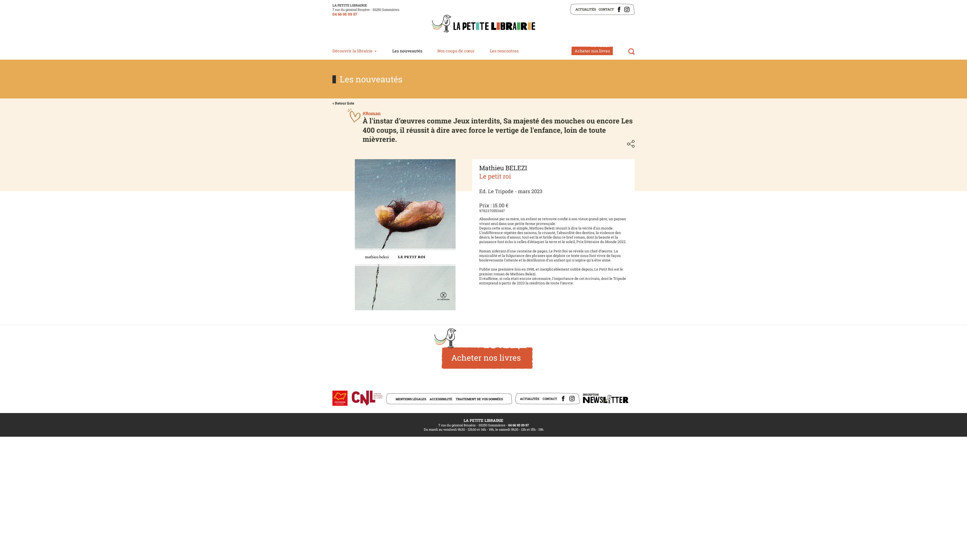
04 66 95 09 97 (344, 14)
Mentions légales (411, 399)
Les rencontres (504, 50)
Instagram (627, 9)
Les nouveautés (407, 50)
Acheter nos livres (592, 50)
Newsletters (606, 398)
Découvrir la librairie (352, 50)
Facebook (619, 9)
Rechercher (631, 51)
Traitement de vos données (479, 399)
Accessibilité (441, 399)
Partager (631, 144)
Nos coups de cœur (455, 50)
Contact (606, 9)
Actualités (585, 9)
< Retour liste (343, 103)
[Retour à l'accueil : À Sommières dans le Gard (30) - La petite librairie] (483, 24)
